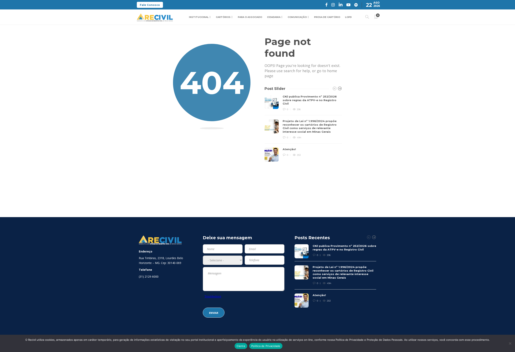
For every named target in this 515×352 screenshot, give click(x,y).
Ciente (241, 346)
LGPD (348, 17)
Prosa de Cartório (327, 17)
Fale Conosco (150, 4)
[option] (303, 128)
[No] (510, 343)
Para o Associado (250, 17)
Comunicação (297, 17)
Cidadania (273, 17)
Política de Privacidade (265, 346)
